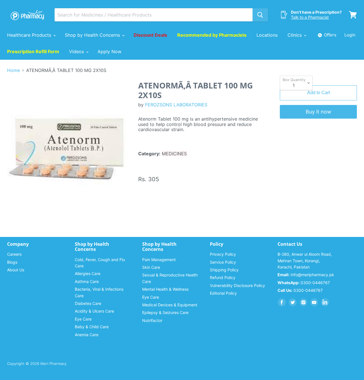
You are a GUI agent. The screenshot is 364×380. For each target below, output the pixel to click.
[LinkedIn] (325, 302)
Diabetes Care (88, 303)
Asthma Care (87, 281)
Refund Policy (222, 277)
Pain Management (159, 259)
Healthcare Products (30, 35)
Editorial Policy (223, 293)
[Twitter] (293, 302)
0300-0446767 (304, 282)
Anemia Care (86, 334)
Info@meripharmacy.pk (306, 274)
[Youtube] (314, 302)
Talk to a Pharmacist (310, 17)
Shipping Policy (224, 269)
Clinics (295, 35)
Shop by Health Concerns (93, 35)
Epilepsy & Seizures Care (165, 312)
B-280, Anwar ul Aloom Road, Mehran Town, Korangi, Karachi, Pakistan (305, 260)
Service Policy (223, 262)
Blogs (12, 262)
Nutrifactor (152, 320)
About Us (15, 269)
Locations (267, 35)
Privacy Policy (223, 254)
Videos (77, 51)
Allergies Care (87, 273)
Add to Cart (318, 92)
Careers (14, 254)
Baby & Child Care (92, 326)
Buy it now (318, 112)
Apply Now (109, 51)
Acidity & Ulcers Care (94, 311)
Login (349, 35)
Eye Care (83, 319)
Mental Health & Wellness (165, 289)
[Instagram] (303, 302)
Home (13, 70)
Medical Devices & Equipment (169, 304)
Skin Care (151, 267)
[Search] (260, 14)
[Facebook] (282, 302)
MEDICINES (174, 153)
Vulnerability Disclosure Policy (237, 285)
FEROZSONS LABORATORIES (176, 105)
